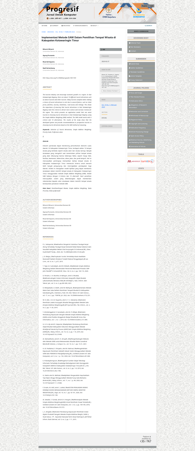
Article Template (136, 76)
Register (144, 6)
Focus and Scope (136, 93)
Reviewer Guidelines (138, 72)
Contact (133, 51)
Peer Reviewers (135, 47)
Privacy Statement (136, 80)
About (94, 25)
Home (45, 25)
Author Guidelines (137, 68)
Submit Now (135, 64)
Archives (66, 25)
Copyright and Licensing (139, 124)
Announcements (81, 25)
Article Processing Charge (139, 132)
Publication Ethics (137, 101)
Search (149, 25)
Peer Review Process (138, 97)
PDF (103, 49)
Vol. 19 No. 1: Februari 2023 (65, 32)
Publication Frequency (138, 128)
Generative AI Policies (138, 146)
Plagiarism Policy (136, 120)
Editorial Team (136, 43)
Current (54, 25)
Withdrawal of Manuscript (139, 116)
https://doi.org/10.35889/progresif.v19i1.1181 (61, 78)
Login (151, 6)
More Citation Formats (110, 91)
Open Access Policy (137, 136)
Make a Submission (141, 31)
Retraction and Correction (139, 111)
